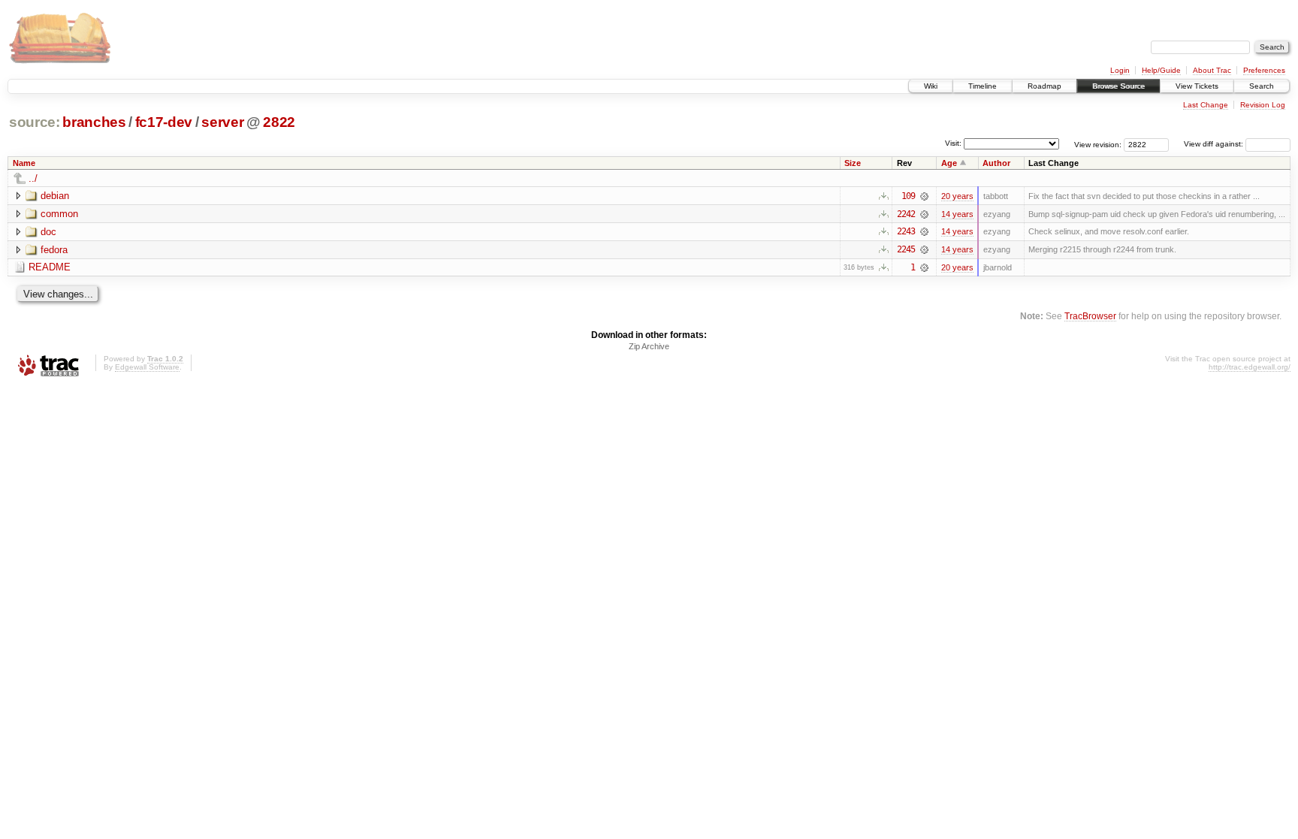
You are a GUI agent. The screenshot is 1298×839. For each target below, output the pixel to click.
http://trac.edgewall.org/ (1249, 367)
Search (1261, 86)
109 (908, 196)
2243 (906, 231)
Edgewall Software (147, 367)
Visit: (953, 143)
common (59, 213)
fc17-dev (163, 122)
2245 (906, 249)
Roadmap (1044, 86)
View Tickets (1197, 86)
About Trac (1212, 70)
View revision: (1097, 144)
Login (1120, 70)
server (222, 122)
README (50, 267)
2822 (279, 122)
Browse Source (1118, 86)
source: (34, 122)
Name (24, 162)
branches (93, 122)
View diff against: (1214, 144)
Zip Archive (649, 346)
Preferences (1264, 70)
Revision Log (1262, 105)
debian (55, 195)
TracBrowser (1090, 316)
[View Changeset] (924, 196)
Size (852, 162)
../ (33, 178)
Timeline (982, 86)
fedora (54, 249)
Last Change (1205, 105)
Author (996, 162)
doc (48, 231)
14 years (957, 214)
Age (949, 162)
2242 (906, 214)
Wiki (930, 86)
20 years (957, 196)
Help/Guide (1161, 70)
